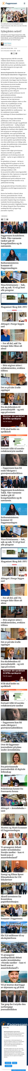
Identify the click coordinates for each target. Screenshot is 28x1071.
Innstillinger (8, 1065)
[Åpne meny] (24, 3)
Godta (14, 1062)
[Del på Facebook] (11, 53)
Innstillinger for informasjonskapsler (18, 1070)
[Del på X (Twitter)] (14, 53)
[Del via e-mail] (16, 53)
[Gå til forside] (9, 3)
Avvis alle (8, 1062)
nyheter (4, 216)
